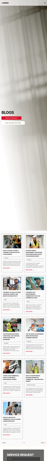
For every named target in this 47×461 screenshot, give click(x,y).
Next (42, 442)
